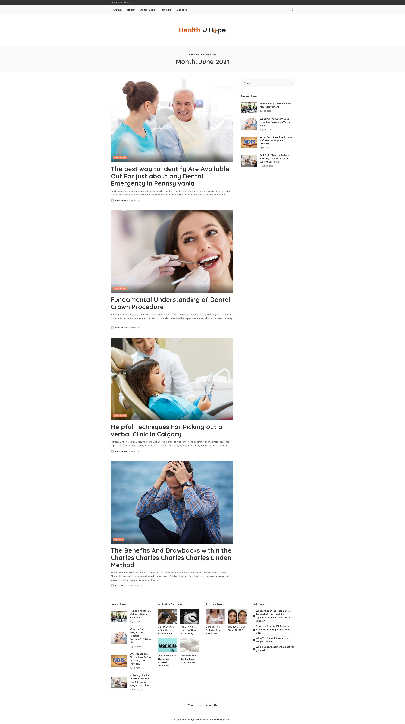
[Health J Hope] (202, 30)
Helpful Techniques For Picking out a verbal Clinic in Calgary (166, 430)
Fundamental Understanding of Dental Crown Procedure (171, 303)
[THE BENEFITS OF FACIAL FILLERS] (237, 616)
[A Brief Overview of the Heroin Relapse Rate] (167, 616)
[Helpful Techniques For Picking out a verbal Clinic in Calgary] (172, 379)
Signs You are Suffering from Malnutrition (213, 630)
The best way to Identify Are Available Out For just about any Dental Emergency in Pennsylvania (170, 176)
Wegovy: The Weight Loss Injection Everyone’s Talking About (275, 122)
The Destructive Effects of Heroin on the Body (189, 630)
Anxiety (118, 539)
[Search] (292, 10)
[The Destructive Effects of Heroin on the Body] (189, 616)
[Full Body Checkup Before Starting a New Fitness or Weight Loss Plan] (249, 161)
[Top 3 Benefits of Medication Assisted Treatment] (167, 645)
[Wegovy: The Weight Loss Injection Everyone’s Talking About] (249, 124)
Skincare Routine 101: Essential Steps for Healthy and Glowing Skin (273, 629)
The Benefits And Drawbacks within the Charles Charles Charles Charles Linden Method (171, 557)
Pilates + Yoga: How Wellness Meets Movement (140, 614)
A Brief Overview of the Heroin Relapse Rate (166, 630)
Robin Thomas (121, 201)
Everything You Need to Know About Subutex (188, 659)
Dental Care (120, 158)
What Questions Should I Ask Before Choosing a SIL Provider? (276, 140)
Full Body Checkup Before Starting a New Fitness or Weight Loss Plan (274, 158)
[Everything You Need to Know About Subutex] (189, 645)
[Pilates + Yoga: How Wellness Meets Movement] (249, 107)
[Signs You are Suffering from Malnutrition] (215, 616)
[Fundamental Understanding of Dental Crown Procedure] (172, 251)
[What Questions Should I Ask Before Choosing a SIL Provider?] (249, 142)
